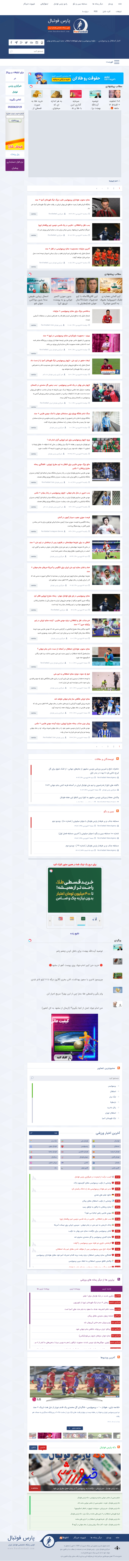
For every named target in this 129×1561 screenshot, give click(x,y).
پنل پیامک (15, 154)
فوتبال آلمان (115, 1157)
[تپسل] (29, 74)
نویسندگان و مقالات (104, 759)
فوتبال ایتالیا (53, 1152)
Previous (33, 1382)
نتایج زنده (74, 933)
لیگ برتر (112, 1096)
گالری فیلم (85, 1168)
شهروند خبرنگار (29, 3)
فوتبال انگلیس (83, 1152)
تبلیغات (119, 11)
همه (55, 1133)
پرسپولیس (112, 1086)
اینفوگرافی (44, 3)
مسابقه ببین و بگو (80, 3)
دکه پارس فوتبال (108, 1447)
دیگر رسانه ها (98, 3)
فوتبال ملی (84, 1141)
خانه (120, 3)
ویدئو (110, 3)
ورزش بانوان (53, 1162)
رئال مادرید (111, 1107)
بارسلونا (113, 1102)
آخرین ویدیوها (108, 1357)
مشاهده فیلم (76, 1428)
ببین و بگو (109, 811)
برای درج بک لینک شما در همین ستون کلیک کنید (74, 864)
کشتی (86, 1162)
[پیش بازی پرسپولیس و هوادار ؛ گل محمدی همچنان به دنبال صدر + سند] (75, 1384)
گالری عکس (115, 1168)
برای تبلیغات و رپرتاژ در (15, 75)
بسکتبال (54, 1157)
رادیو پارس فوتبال (60, 3)
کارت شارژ (106, 11)
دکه (55, 1168)
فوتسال (117, 1141)
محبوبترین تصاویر (106, 1068)
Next (116, 1382)
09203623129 (15, 107)
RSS (95, 11)
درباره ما (85, 11)
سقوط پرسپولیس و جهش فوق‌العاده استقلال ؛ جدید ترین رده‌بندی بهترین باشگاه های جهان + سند (61, 41)
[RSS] (118, 811)
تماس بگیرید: (15, 99)
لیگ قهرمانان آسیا (109, 1118)
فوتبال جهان (53, 1146)
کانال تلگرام (64, 1537)
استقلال (113, 1091)
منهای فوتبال (84, 1157)
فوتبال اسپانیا (115, 1152)
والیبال (117, 1162)
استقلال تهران (110, 1112)
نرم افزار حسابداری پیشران (15, 165)
